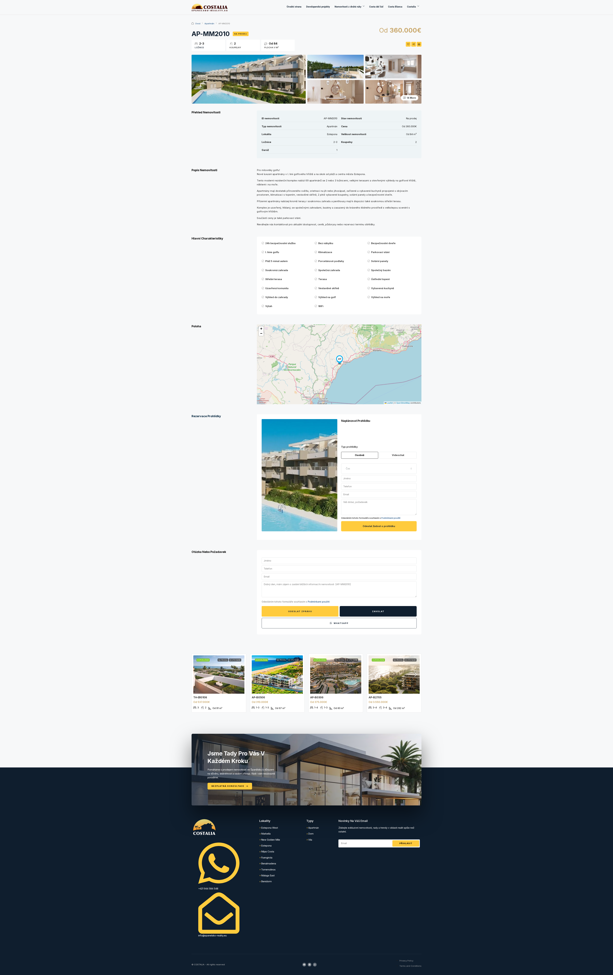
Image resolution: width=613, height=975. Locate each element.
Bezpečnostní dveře (383, 243)
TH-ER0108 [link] (200, 697)
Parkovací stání (380, 252)
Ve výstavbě (235, 660)
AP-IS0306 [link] (316, 697)
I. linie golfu (272, 252)
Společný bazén (381, 270)
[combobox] (379, 468)
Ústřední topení (380, 279)
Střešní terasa (273, 279)
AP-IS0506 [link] (258, 697)
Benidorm (266, 881)
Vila (310, 839)
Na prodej (240, 34)
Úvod (197, 23)
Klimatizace (325, 252)
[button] (339, 359)
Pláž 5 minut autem (276, 261)
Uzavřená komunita (276, 288)
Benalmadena (268, 863)
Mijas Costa (267, 851)
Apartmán (209, 23)
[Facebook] (304, 965)
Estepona (266, 845)
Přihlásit (405, 843)
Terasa (322, 279)
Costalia (411, 6)
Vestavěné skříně (328, 288)
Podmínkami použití (390, 518)
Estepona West (269, 827)
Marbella (266, 833)
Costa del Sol (376, 6)
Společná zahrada (329, 270)
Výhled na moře (380, 297)
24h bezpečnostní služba (280, 243)
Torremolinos (268, 869)
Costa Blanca (395, 6)
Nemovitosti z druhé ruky (348, 6)
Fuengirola (266, 857)
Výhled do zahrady (276, 297)
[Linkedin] (309, 965)
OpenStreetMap (403, 402)
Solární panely (379, 261)
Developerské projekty (318, 6)
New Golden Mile (270, 839)
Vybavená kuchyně (382, 288)
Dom (311, 833)
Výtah (268, 306)
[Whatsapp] (315, 965)
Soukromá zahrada (276, 270)
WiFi (320, 306)
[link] (218, 674)
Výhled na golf (327, 297)
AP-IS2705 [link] (375, 697)
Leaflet (389, 402)
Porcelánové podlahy (331, 261)
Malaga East (268, 875)
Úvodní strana (294, 6)
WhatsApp (340, 623)
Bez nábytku (325, 243)
